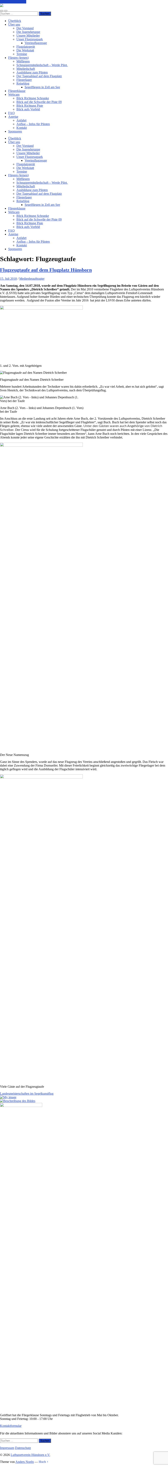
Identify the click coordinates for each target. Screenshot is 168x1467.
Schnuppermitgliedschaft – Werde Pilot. (42, 65)
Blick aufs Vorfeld (28, 109)
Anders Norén (24, 1462)
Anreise (13, 116)
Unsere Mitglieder (28, 35)
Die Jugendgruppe (28, 32)
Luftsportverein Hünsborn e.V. (30, 1455)
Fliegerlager (24, 80)
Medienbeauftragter (31, 278)
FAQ (11, 113)
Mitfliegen (23, 61)
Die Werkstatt (25, 50)
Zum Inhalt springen (13, 1)
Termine (21, 54)
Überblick (14, 21)
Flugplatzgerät (25, 46)
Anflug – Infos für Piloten (33, 124)
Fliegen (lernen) (18, 57)
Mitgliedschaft (25, 68)
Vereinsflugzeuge (36, 43)
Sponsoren (15, 131)
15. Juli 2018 (8, 278)
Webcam (13, 94)
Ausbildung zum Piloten (32, 72)
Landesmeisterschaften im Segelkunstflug (26, 1093)
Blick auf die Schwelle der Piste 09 (39, 102)
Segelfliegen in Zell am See (42, 87)
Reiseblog (22, 83)
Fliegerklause (16, 91)
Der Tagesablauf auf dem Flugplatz (39, 76)
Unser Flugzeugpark (29, 39)
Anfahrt (21, 120)
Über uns (14, 24)
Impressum (7, 1448)
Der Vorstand (25, 28)
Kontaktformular (11, 1425)
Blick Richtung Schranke (32, 98)
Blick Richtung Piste (29, 105)
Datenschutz (23, 1448)
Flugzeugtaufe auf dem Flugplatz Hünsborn (46, 270)
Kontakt (21, 127)
